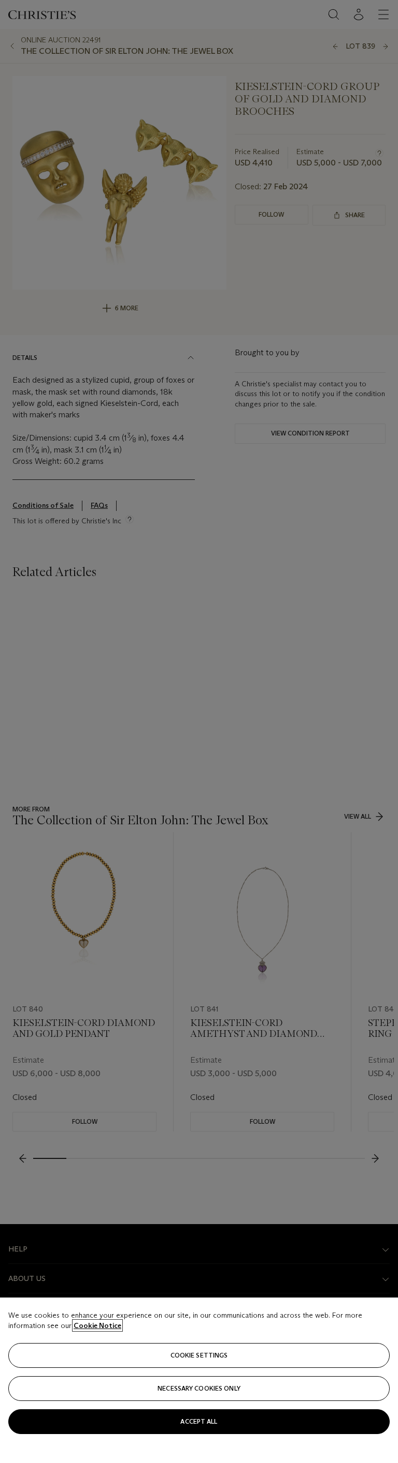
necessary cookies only (199, 1388)
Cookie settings (199, 1355)
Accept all (198, 1421)
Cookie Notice (97, 1325)
